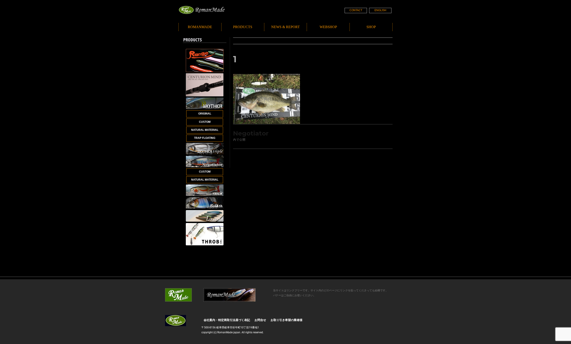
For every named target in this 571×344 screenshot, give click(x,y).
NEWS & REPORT (285, 27)
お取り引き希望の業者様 (286, 320)
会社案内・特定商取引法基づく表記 (227, 320)
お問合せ (260, 320)
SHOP (371, 27)
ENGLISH (380, 10)
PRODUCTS (242, 27)
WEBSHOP (328, 27)
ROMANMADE (200, 27)
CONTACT (356, 10)
